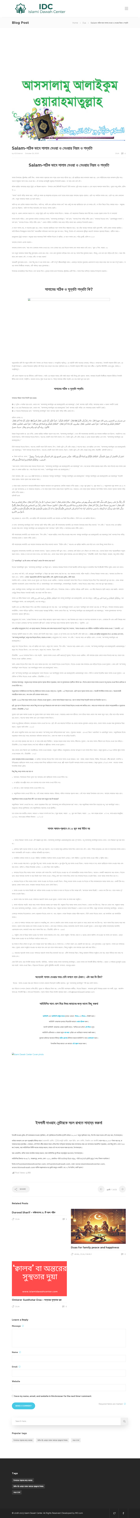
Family (88, 1254)
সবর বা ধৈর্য (76, 1440)
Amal (76, 1254)
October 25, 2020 (32, 153)
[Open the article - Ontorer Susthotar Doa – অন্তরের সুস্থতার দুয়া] (25, 1278)
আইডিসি (45, 1016)
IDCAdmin (18, 153)
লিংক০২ (83, 1016)
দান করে (67, 1032)
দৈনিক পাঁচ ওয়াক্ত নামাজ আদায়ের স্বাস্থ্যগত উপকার (52, 1440)
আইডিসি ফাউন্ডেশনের (58, 1016)
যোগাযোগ (91, 1038)
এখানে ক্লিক (80, 1021)
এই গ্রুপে (76, 1043)
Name (15, 1352)
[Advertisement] (70, 48)
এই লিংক (88, 1027)
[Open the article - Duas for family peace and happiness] (84, 1226)
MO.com (79, 1513)
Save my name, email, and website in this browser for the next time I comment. (53, 1396)
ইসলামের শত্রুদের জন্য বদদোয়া (23, 1440)
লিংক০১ (77, 1016)
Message (16, 1326)
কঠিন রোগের (63, 1038)
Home (75, 23)
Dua (84, 23)
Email (15, 1367)
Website (16, 1381)
